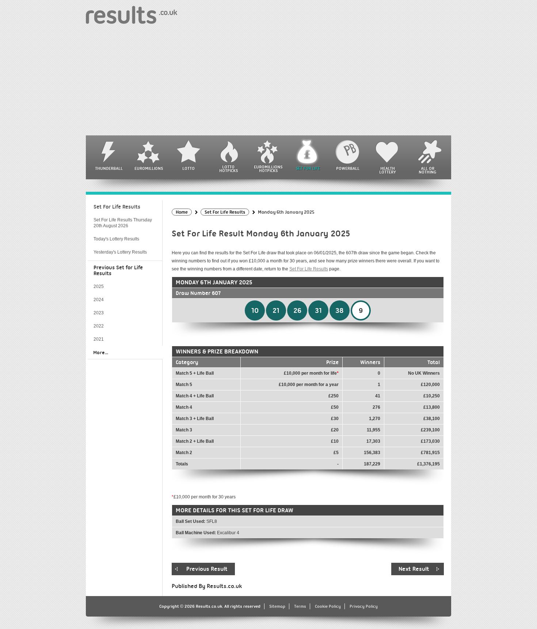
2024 (99, 299)
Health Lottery (387, 170)
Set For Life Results (308, 269)
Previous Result (207, 569)
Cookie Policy (328, 606)
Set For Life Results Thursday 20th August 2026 (123, 222)
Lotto (188, 168)
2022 (99, 326)
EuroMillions (148, 168)
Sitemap (277, 606)
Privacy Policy (364, 606)
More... (100, 352)
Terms (300, 606)
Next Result (414, 569)
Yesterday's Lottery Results (120, 252)
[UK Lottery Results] (131, 14)
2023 (99, 312)
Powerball (347, 168)
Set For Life (308, 168)
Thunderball (109, 168)
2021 (99, 339)
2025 (99, 286)
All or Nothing (427, 170)
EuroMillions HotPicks (268, 168)
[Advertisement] (268, 80)
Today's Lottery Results (116, 239)
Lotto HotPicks (228, 168)
